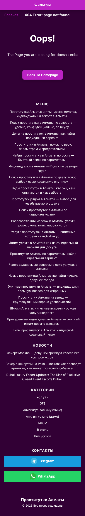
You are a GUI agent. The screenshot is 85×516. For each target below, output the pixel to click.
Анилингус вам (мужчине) (42, 410)
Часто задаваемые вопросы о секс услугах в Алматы (43, 267)
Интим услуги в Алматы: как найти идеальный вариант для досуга (43, 245)
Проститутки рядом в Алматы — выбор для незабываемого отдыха (43, 201)
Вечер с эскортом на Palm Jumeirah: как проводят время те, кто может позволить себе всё (43, 366)
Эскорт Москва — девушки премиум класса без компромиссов (43, 355)
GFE (42, 403)
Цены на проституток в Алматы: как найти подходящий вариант (43, 136)
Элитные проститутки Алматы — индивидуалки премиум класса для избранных (43, 289)
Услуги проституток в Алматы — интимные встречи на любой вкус (43, 234)
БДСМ (42, 423)
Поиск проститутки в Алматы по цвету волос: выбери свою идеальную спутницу (43, 179)
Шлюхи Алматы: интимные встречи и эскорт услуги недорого (43, 310)
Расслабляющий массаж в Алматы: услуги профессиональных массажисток (43, 223)
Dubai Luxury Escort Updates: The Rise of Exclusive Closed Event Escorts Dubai (43, 377)
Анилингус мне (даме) (42, 416)
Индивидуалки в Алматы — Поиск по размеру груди (43, 168)
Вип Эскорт (42, 436)
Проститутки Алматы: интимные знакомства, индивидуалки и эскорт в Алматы (43, 114)
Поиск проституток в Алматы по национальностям (43, 212)
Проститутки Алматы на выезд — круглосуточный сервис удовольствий (42, 299)
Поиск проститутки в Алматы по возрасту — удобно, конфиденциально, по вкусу (43, 125)
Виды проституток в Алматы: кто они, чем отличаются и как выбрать (43, 190)
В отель (42, 429)
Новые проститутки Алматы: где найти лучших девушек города (43, 278)
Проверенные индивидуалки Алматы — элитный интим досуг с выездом (43, 321)
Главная (11, 15)
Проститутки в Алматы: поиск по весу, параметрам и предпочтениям (43, 146)
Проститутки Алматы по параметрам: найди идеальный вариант (43, 256)
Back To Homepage (42, 75)
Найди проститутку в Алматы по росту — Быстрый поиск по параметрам (43, 157)
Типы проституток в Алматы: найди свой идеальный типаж (43, 332)
